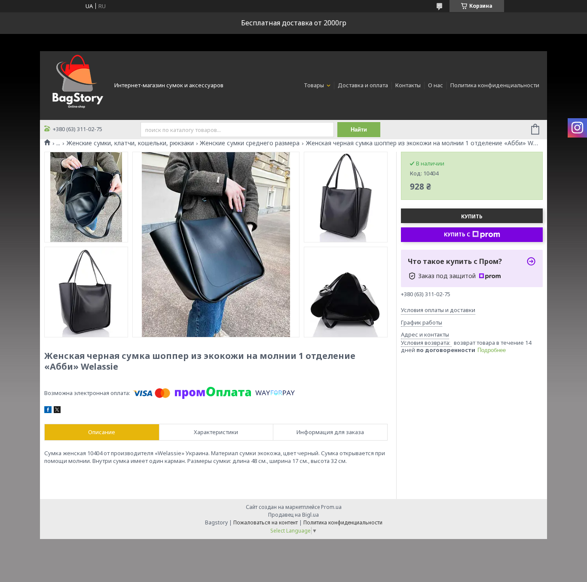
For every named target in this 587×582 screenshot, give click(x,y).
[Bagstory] (76, 85)
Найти (359, 129)
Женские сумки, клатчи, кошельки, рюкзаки (130, 143)
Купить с (457, 234)
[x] (57, 411)
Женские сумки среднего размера (250, 143)
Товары (314, 85)
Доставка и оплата (363, 85)
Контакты (408, 85)
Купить (472, 216)
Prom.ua (331, 507)
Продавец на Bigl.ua (293, 514)
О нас (435, 85)
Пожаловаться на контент (265, 522)
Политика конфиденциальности (494, 85)
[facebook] (48, 411)
